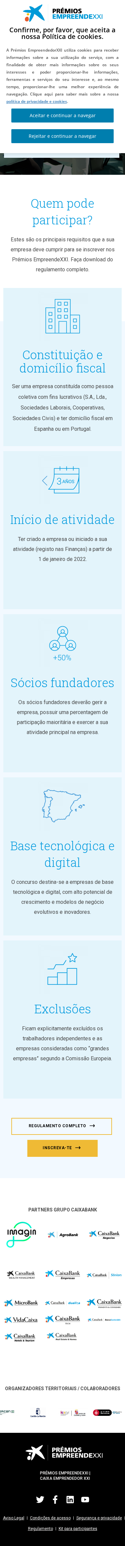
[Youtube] (85, 1499)
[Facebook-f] (55, 1499)
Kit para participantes (78, 1528)
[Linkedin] (70, 1499)
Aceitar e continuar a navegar (63, 115)
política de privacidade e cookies (36, 101)
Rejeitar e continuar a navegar (62, 136)
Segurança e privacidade (99, 1518)
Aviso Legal (13, 1518)
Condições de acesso (50, 1518)
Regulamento (40, 1528)
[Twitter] (40, 1499)
